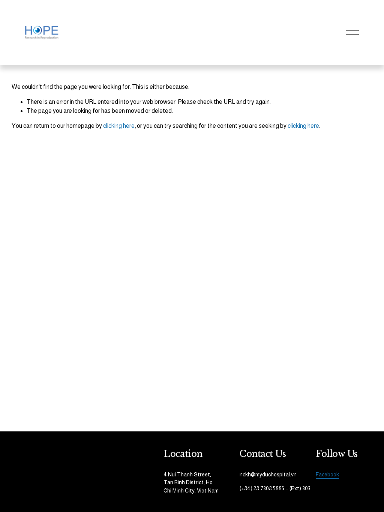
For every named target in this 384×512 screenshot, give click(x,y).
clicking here (119, 126)
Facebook (327, 475)
